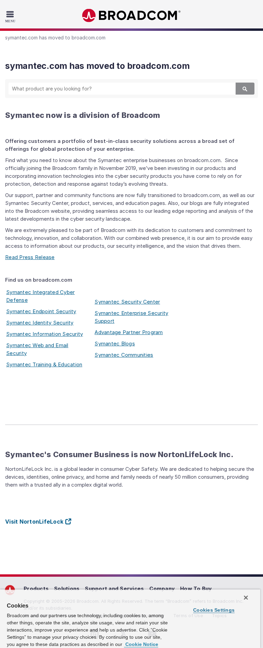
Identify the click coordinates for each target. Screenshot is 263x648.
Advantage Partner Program (129, 332)
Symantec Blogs (115, 343)
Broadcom (131, 15)
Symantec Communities (124, 355)
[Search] (245, 89)
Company (162, 588)
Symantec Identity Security (40, 322)
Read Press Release (30, 257)
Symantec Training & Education (44, 364)
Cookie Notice (141, 644)
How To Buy (196, 588)
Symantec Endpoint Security (41, 311)
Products (36, 588)
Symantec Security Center (127, 301)
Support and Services (114, 588)
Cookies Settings (214, 610)
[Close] (246, 598)
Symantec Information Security (44, 334)
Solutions (66, 588)
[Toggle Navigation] (11, 16)
